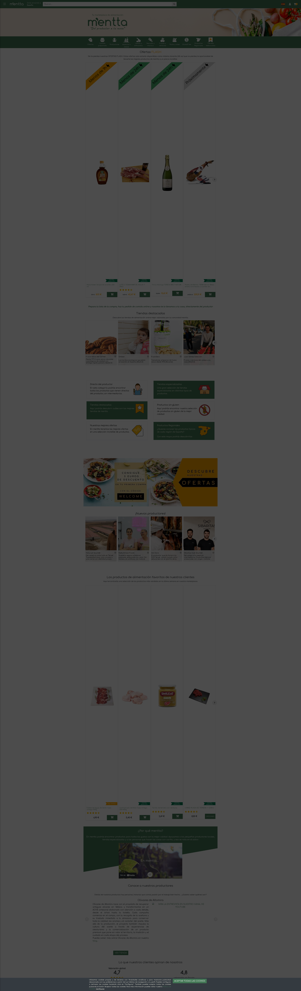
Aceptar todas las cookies (189, 981)
